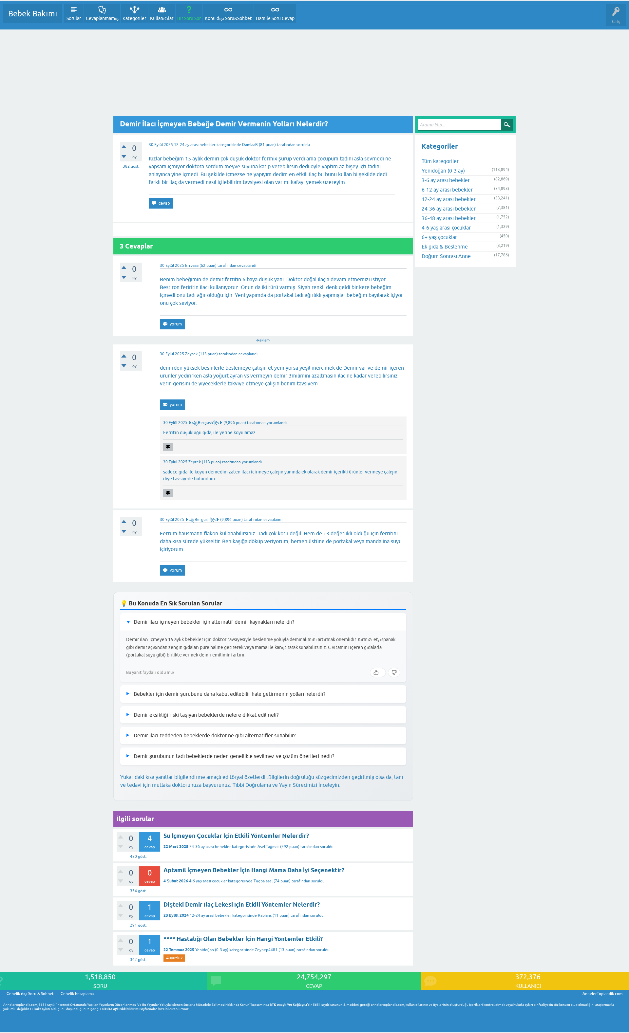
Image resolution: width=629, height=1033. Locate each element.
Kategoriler (134, 18)
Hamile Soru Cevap (275, 18)
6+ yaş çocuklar (439, 237)
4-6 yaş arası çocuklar (208, 881)
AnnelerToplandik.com (602, 993)
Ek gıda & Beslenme (445, 246)
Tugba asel (263, 881)
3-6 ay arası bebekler (446, 180)
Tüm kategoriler (440, 161)
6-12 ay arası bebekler (447, 190)
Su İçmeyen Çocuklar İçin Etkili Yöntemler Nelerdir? (236, 835)
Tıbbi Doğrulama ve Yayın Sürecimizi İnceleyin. (286, 785)
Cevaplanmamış (102, 18)
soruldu (303, 144)
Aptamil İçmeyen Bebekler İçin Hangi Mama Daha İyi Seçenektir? (253, 870)
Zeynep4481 (266, 950)
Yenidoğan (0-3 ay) (211, 950)
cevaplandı (246, 265)
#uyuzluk (174, 958)
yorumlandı (277, 422)
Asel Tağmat (268, 846)
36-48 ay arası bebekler (449, 218)
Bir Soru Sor (189, 18)
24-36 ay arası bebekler (210, 846)
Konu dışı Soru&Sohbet (228, 18)
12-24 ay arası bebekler (195, 144)
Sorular (74, 18)
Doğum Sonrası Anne (446, 256)
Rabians (265, 915)
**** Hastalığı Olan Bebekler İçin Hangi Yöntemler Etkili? (243, 938)
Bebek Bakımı (32, 13)
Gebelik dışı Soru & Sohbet (30, 994)
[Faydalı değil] (394, 672)
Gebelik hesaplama (77, 994)
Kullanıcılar (161, 18)
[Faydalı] (378, 672)
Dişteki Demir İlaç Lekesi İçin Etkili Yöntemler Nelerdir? (241, 904)
